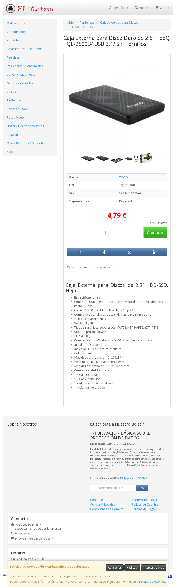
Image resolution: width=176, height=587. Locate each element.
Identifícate (120, 8)
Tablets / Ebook (18, 109)
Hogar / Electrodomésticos (25, 126)
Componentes (16, 32)
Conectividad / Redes (21, 74)
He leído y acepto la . (121, 478)
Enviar (142, 488)
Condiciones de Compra (106, 509)
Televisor (13, 57)
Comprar (155, 232)
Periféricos (14, 100)
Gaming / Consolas (20, 83)
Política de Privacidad (100, 468)
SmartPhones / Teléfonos (24, 49)
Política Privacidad (102, 504)
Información (103, 267)
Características (77, 267)
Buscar (143, 8)
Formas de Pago (143, 509)
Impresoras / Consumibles (25, 66)
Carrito (164, 8)
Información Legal (144, 500)
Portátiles (13, 40)
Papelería (13, 135)
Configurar (114, 567)
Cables (11, 92)
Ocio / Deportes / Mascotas (26, 143)
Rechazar (132, 567)
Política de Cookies (152, 581)
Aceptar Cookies (154, 567)
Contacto (96, 500)
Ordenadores (16, 23)
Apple (10, 152)
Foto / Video (15, 117)
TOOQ (123, 177)
